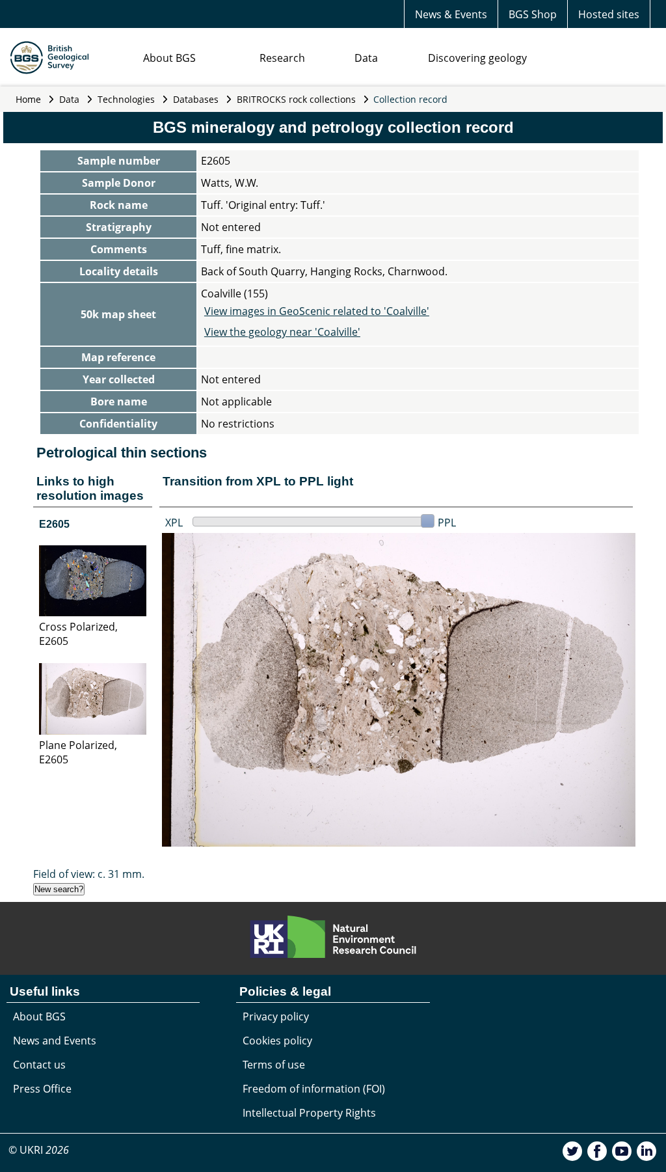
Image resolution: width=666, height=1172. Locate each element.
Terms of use (274, 1064)
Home (28, 99)
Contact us (39, 1064)
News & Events (451, 14)
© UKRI (38, 1150)
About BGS (169, 58)
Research (282, 58)
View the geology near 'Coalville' (282, 332)
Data (366, 58)
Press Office (42, 1089)
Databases (196, 99)
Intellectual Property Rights (309, 1113)
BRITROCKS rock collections (296, 99)
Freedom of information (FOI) (314, 1089)
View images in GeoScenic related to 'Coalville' (316, 311)
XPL (174, 522)
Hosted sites (608, 14)
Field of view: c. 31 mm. (88, 874)
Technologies (126, 99)
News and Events (54, 1040)
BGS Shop (533, 14)
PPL (447, 522)
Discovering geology (477, 58)
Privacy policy (276, 1016)
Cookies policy (277, 1040)
